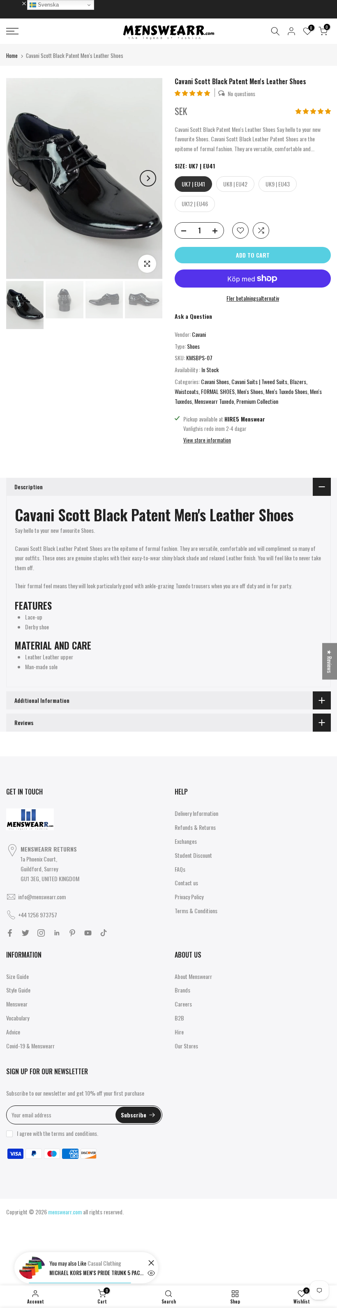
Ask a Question (193, 316)
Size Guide (17, 976)
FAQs (180, 869)
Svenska (47, 5)
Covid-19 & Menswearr (30, 1045)
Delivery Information (196, 813)
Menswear (17, 1003)
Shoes (193, 346)
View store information (207, 440)
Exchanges (186, 841)
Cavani (199, 334)
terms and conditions (74, 1133)
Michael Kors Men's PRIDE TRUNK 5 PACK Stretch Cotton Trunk (96, 1273)
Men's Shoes (250, 391)
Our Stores (186, 1045)
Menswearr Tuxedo (214, 401)
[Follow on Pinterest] (72, 933)
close (16, 3)
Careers (183, 1003)
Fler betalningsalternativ (252, 298)
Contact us (186, 882)
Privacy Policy (189, 896)
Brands (182, 990)
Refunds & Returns (195, 827)
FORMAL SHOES (218, 391)
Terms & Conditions (196, 910)
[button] (193, 92)
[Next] (148, 178)
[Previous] (20, 178)
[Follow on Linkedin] (56, 933)
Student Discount (193, 855)
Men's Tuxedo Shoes (286, 391)
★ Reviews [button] (329, 661)
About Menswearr (193, 976)
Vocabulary (17, 1017)
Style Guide (18, 990)
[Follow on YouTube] (88, 933)
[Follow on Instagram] (41, 933)
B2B (179, 1017)
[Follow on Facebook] (10, 933)
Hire (179, 1031)
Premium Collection (257, 401)
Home (12, 55)
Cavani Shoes (215, 381)
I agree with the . (57, 1133)
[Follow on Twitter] (25, 933)
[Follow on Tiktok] (103, 933)
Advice (13, 1031)
